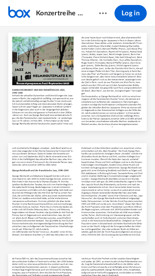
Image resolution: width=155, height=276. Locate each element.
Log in (131, 13)
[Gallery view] (124, 255)
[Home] (19, 13)
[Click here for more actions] (103, 13)
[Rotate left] (108, 255)
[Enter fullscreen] (138, 255)
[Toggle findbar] (16, 255)
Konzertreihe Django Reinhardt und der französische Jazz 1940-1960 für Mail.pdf (59, 13)
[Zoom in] (92, 256)
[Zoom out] (64, 256)
